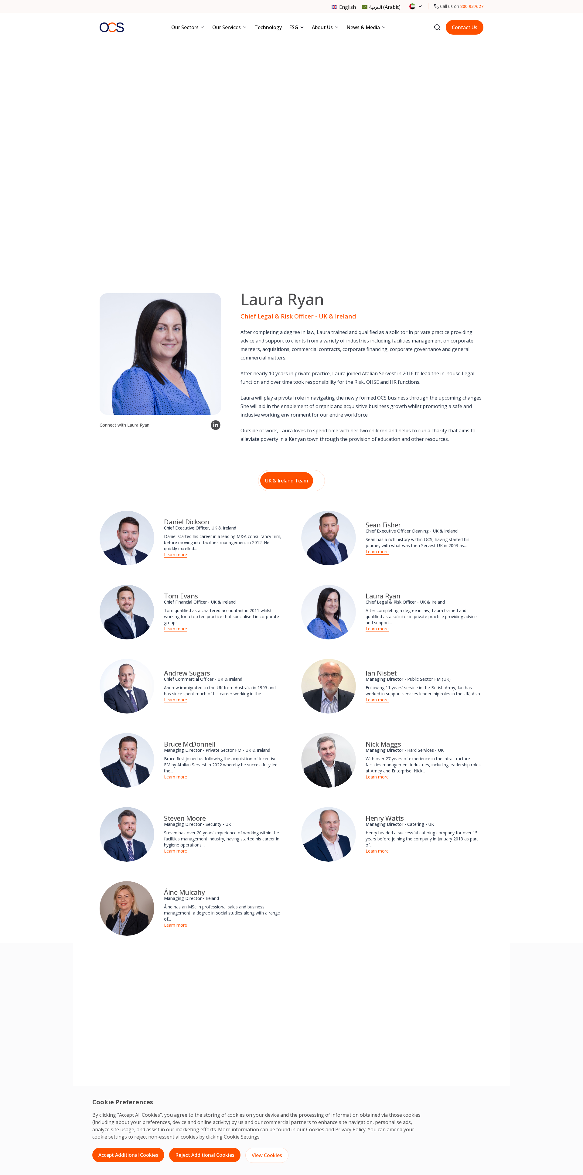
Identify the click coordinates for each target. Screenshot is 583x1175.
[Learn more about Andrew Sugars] (127, 686)
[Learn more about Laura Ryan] (328, 612)
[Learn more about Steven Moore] (127, 834)
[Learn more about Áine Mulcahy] (127, 908)
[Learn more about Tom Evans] (127, 612)
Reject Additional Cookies (204, 1155)
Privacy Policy (350, 1129)
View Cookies (267, 1155)
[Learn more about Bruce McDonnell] (127, 760)
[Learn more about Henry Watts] (328, 834)
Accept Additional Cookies (128, 1155)
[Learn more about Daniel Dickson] (127, 538)
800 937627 (471, 6)
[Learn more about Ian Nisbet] (328, 686)
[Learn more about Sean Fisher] (328, 538)
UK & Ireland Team (286, 480)
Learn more (175, 554)
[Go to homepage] (112, 27)
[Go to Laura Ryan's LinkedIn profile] (215, 425)
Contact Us (464, 27)
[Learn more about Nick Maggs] (328, 760)
